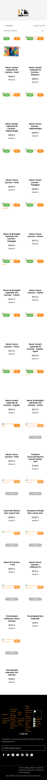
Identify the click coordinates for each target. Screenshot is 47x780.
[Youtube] (37, 723)
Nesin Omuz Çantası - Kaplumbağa (35, 126)
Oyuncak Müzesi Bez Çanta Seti (12, 511)
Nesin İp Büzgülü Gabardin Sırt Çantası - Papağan (11, 237)
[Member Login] (36, 3)
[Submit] (42, 748)
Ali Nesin (20, 725)
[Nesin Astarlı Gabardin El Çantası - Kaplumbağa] (12, 106)
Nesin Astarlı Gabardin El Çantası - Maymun (35, 71)
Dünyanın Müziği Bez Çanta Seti (35, 511)
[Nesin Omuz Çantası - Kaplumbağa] (35, 106)
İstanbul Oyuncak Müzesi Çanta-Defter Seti (35, 458)
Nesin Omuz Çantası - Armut (35, 235)
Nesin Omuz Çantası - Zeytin (35, 291)
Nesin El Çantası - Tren (12, 563)
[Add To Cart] (16, 86)
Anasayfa (4, 714)
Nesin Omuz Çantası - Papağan (35, 182)
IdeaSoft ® (10, 776)
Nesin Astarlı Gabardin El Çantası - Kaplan (12, 402)
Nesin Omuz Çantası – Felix (12, 455)
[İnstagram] (37, 719)
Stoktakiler (9, 26)
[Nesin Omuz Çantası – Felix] (12, 437)
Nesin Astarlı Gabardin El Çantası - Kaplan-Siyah (35, 347)
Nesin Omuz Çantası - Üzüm (11, 345)
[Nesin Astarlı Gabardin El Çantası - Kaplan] (12, 383)
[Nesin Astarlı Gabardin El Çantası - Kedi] (12, 50)
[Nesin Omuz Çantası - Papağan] (35, 163)
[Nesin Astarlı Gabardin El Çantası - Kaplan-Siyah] (35, 327)
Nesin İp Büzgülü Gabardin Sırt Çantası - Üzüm (35, 402)
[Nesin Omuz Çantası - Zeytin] (35, 273)
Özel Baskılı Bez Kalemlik (35, 617)
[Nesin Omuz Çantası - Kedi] (12, 163)
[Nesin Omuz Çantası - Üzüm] (12, 327)
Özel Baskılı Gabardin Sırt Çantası (11, 672)
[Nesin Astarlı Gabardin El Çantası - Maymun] (35, 50)
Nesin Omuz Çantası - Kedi (12, 181)
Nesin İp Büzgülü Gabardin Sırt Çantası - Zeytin (11, 292)
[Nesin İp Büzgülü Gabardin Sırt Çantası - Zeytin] (12, 273)
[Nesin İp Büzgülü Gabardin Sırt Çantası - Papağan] (12, 217)
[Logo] (23, 13)
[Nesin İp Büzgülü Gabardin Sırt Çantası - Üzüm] (35, 383)
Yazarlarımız (6, 719)
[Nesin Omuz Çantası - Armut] (35, 217)
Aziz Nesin (21, 719)
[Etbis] (36, 726)
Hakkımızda (6, 721)
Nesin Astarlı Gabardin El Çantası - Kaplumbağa (11, 127)
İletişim (4, 723)
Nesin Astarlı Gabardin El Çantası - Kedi (12, 69)
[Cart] (42, 3)
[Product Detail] (7, 86)
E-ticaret (18, 776)
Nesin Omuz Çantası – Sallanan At (35, 564)
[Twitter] (36, 721)
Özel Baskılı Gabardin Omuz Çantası (12, 618)
